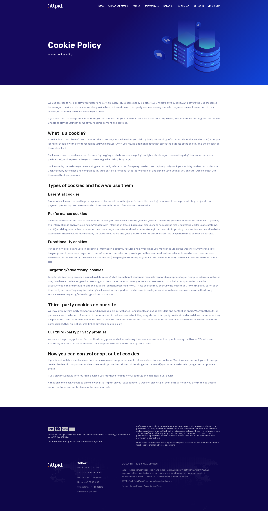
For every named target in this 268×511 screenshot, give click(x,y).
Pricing (136, 6)
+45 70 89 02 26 (94, 477)
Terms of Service (129, 486)
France (185, 6)
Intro (101, 6)
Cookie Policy (156, 486)
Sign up (216, 6)
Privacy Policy (143, 486)
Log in (200, 6)
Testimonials (152, 6)
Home (51, 54)
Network (168, 6)
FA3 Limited (151, 463)
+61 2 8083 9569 (94, 472)
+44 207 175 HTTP (91, 468)
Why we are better (118, 6)
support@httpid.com (87, 492)
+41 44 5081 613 (96, 487)
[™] (53, 7)
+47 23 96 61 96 (92, 482)
